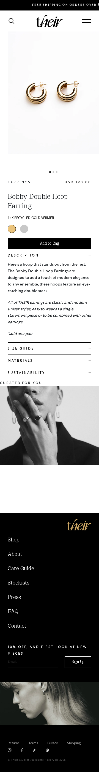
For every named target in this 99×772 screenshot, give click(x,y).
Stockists (18, 583)
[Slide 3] (56, 172)
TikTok (34, 750)
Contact (17, 626)
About (15, 554)
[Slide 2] (53, 172)
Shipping (74, 743)
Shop (14, 540)
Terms (33, 743)
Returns (13, 743)
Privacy (52, 743)
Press (14, 597)
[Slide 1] (50, 172)
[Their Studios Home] (49, 21)
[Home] (79, 524)
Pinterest (47, 750)
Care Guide (21, 568)
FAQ (13, 611)
